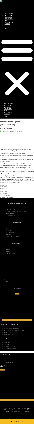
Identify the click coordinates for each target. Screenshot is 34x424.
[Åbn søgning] (6, 28)
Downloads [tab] (3, 185)
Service (7, 20)
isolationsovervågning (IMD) (7, 180)
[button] (17, 67)
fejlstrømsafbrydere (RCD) (14, 167)
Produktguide (9, 14)
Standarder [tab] (3, 188)
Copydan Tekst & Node (14, 411)
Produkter (8, 15)
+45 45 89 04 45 (18, 422)
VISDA (5, 411)
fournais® (27, 419)
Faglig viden (9, 19)
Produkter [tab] (3, 186)
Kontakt (7, 24)
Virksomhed (9, 22)
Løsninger (8, 17)
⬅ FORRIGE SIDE (6, 195)
